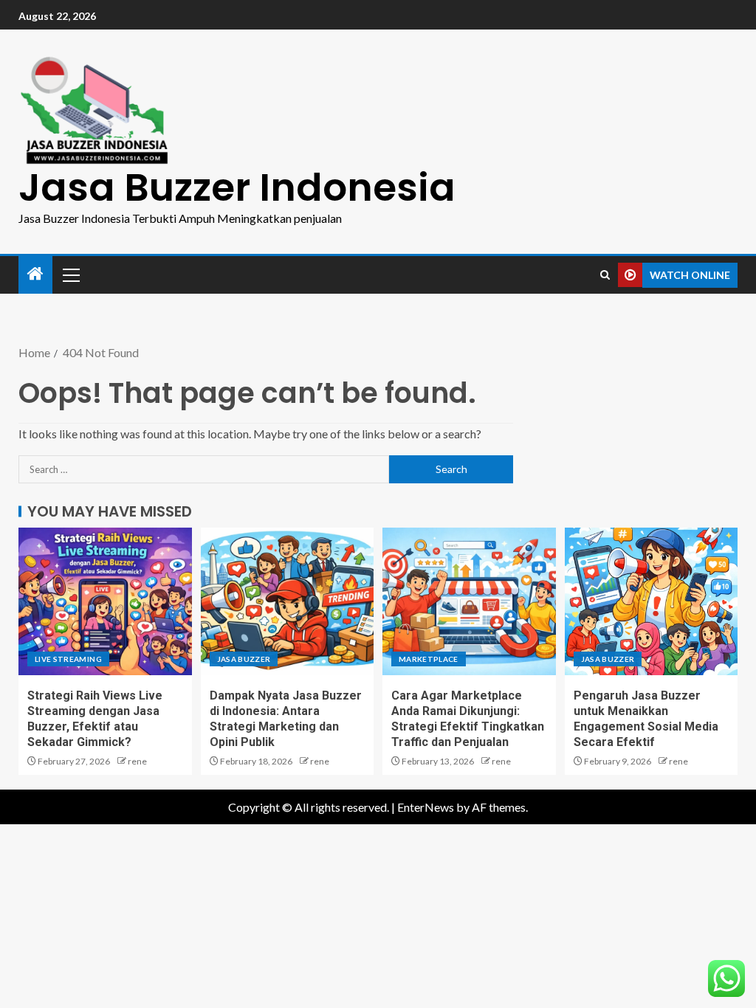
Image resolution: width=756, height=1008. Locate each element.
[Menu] (70, 274)
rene (137, 761)
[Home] (35, 274)
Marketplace (428, 659)
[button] (70, 274)
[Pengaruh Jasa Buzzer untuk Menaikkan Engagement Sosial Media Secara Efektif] (651, 601)
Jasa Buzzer (244, 659)
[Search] (605, 274)
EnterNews (425, 807)
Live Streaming (68, 659)
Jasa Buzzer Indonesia (237, 187)
